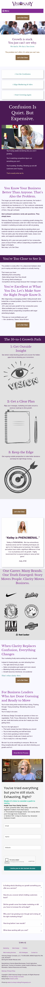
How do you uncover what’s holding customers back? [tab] (20, 896)
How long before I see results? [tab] (14, 923)
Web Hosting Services (9, 952)
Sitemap (4, 971)
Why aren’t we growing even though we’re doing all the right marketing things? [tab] (21, 915)
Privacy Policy (11, 971)
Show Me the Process (21, 753)
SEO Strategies (23, 952)
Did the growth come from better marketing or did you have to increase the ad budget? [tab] (21, 905)
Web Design (15, 948)
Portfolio (25, 948)
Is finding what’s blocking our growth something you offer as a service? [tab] (22, 886)
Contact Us (34, 952)
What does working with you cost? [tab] (15, 930)
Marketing (6, 948)
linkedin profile (14, 978)
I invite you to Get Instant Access (22, 868)
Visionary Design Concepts (16, 976)
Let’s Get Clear (22, 17)
